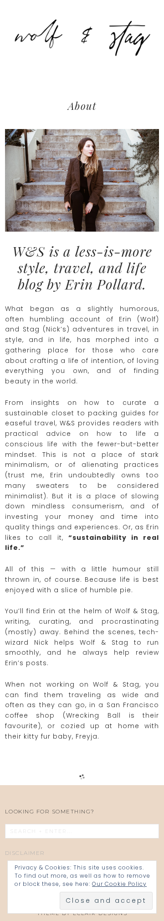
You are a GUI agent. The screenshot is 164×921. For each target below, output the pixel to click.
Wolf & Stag (82, 36)
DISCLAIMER (25, 852)
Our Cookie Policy (119, 884)
